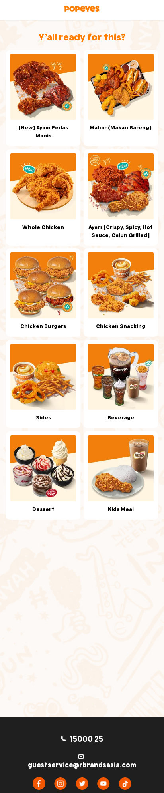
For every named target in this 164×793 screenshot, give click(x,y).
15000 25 (85, 738)
